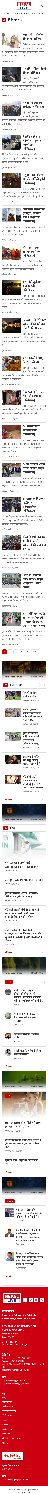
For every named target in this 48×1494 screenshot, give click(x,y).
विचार (8, 982)
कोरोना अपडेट (7, 1429)
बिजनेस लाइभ (7, 1406)
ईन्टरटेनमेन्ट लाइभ (9, 1411)
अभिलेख (5, 1425)
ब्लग (8, 1095)
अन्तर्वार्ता (9, 1201)
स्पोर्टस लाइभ (7, 1416)
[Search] (42, 6)
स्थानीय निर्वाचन (8, 1434)
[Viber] (42, 1299)
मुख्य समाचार (7, 1402)
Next (35, 651)
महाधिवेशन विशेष (8, 1420)
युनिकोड (5, 1443)
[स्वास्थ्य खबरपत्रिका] (24, 1457)
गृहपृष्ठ (4, 1397)
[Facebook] (25, 1299)
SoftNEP (27, 1492)
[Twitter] (31, 1299)
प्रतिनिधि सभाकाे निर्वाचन (11, 1438)
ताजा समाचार (15, 685)
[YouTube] (36, 1299)
